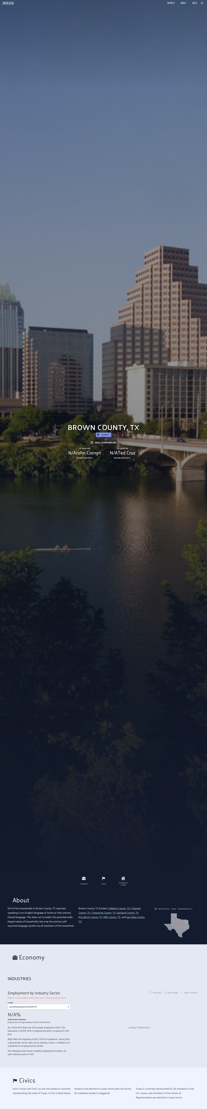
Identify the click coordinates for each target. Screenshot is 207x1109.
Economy (84, 884)
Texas (174, 909)
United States (163, 909)
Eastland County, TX (128, 912)
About (183, 3)
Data (194, 3)
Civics (103, 884)
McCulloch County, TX (90, 917)
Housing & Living (123, 884)
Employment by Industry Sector (34, 993)
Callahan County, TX (119, 908)
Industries (19, 978)
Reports (171, 3)
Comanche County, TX (103, 912)
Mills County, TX (111, 917)
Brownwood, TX (185, 909)
